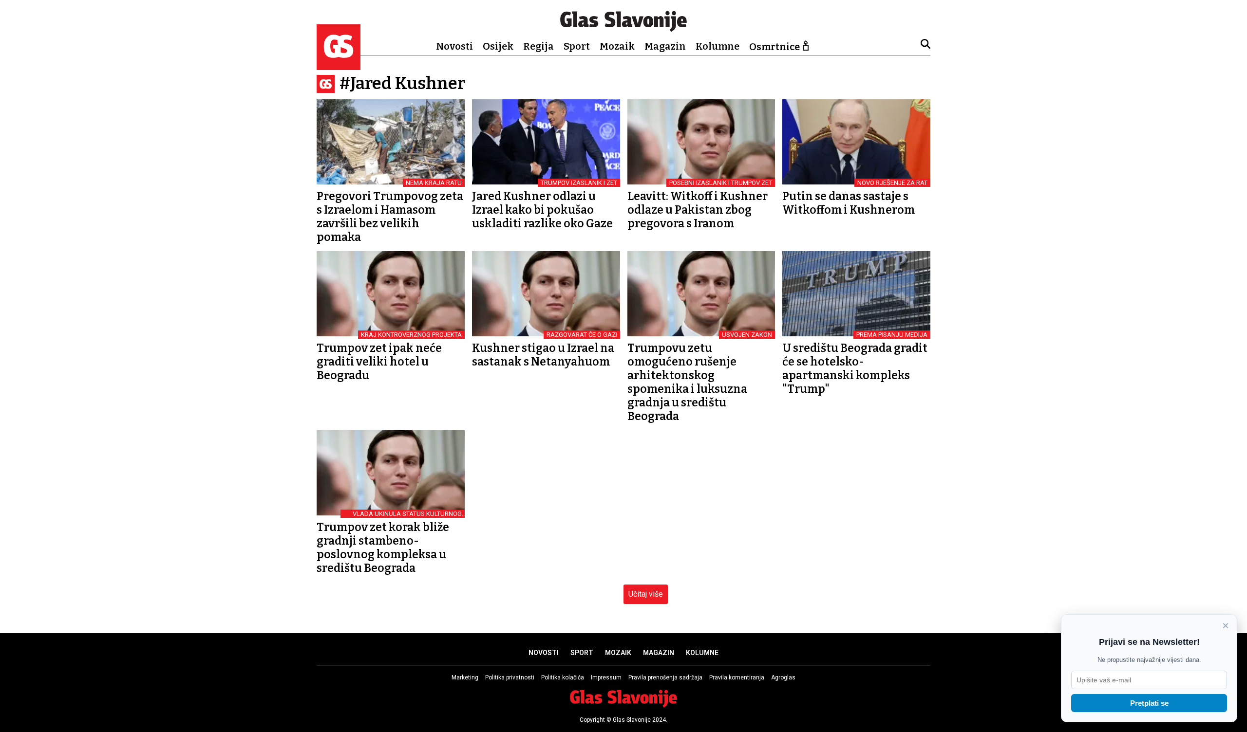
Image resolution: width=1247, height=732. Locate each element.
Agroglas (783, 677)
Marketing (465, 677)
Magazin (665, 46)
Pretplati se (1149, 703)
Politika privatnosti (509, 677)
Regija (538, 46)
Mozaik (617, 46)
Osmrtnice (774, 47)
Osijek (498, 46)
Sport (577, 46)
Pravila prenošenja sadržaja (665, 677)
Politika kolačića (562, 677)
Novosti (454, 46)
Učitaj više (645, 594)
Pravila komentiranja (736, 677)
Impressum (606, 677)
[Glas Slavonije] (338, 65)
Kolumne (717, 46)
